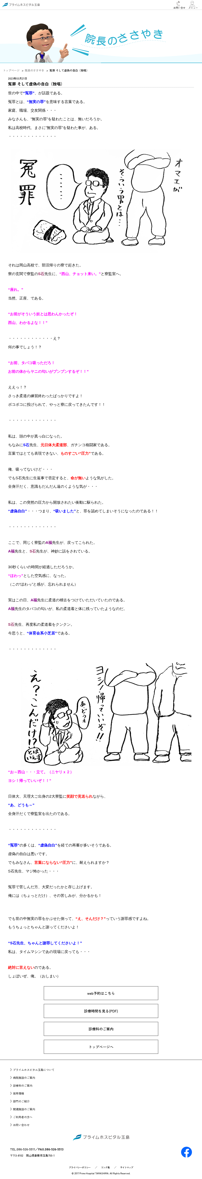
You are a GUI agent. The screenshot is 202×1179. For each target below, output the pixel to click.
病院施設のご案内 (24, 1078)
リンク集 (105, 1167)
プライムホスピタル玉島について (33, 1070)
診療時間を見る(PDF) (101, 1010)
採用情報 (18, 1093)
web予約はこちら (101, 993)
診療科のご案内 (101, 1028)
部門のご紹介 (21, 1101)
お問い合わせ (21, 1125)
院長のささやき (34, 70)
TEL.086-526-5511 (22, 1149)
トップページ (11, 70)
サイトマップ (126, 1167)
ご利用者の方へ (22, 1117)
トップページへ (101, 1046)
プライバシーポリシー (80, 1167)
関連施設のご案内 (24, 1109)
